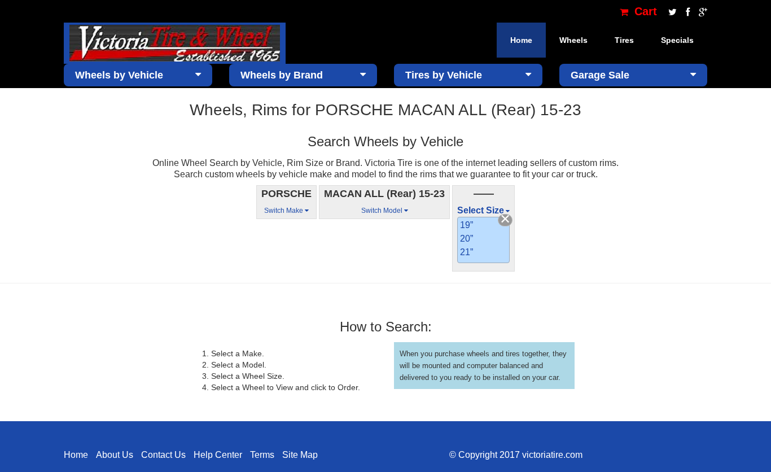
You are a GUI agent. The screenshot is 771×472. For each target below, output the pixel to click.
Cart (644, 11)
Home (521, 40)
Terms (262, 455)
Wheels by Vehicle (119, 75)
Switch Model (382, 211)
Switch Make (284, 211)
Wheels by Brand (281, 75)
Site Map (300, 455)
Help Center (218, 455)
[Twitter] (671, 11)
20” (466, 238)
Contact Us (163, 455)
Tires (624, 40)
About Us (114, 455)
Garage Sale (600, 75)
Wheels (573, 40)
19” (466, 225)
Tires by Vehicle (443, 75)
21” (466, 252)
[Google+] (700, 11)
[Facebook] (686, 11)
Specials (677, 40)
